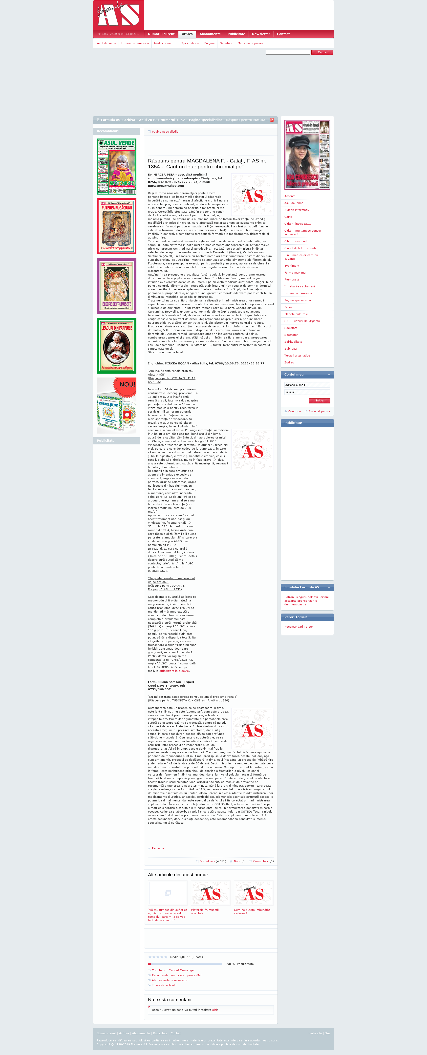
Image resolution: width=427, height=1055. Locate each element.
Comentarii (263, 861)
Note (240, 861)
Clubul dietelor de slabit (301, 248)
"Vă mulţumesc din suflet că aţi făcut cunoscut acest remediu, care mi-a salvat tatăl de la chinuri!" (167, 915)
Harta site (315, 1033)
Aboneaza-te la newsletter (170, 980)
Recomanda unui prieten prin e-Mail (177, 975)
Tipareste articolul (164, 985)
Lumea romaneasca (135, 43)
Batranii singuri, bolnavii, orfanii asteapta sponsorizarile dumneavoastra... (306, 600)
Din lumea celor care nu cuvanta (301, 256)
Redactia (158, 848)
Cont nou (294, 411)
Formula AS (110, 120)
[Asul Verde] (116, 168)
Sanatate (226, 43)
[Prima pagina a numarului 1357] (307, 155)
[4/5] (162, 957)
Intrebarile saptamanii (300, 286)
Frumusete (291, 279)
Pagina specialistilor (205, 120)
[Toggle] (329, 374)
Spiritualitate (190, 43)
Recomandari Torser (298, 626)
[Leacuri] (116, 228)
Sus (327, 1033)
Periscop (290, 307)
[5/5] (166, 957)
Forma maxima (295, 272)
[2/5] (154, 957)
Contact (283, 34)
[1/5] (150, 957)
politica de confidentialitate (240, 1044)
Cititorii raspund (295, 241)
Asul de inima (106, 43)
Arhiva (187, 34)
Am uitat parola (319, 411)
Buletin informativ (296, 209)
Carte (288, 216)
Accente (290, 196)
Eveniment (291, 265)
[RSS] (272, 120)
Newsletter (261, 34)
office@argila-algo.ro (174, 670)
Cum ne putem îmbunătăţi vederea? (252, 911)
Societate (291, 327)
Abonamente (210, 34)
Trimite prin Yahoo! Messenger (173, 970)
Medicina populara (250, 43)
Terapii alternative (297, 355)
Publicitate (236, 34)
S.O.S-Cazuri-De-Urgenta (302, 320)
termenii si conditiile (204, 1044)
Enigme (209, 43)
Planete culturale (296, 314)
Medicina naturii (165, 43)
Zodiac (289, 362)
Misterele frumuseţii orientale (205, 911)
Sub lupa (290, 348)
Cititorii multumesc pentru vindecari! (302, 232)
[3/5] (158, 957)
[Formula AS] (118, 15)
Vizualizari (213, 861)
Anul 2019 (148, 120)
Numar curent (106, 1033)
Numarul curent (161, 34)
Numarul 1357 (173, 120)
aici (214, 1009)
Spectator (291, 334)
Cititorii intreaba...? (297, 223)
